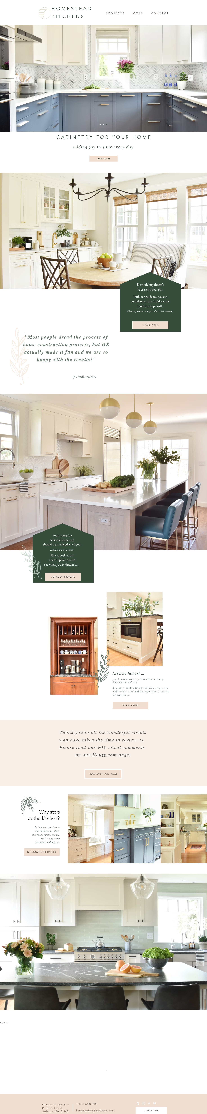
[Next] (190, 78)
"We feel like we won (65, 335)
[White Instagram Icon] (143, 1083)
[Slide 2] (106, 124)
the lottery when (65, 342)
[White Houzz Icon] (138, 1083)
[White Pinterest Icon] (155, 1083)
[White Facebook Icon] (149, 1083)
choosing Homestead (65, 350)
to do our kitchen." (65, 357)
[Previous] (16, 78)
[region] (104, 747)
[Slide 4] (103, 124)
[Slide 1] (100, 124)
